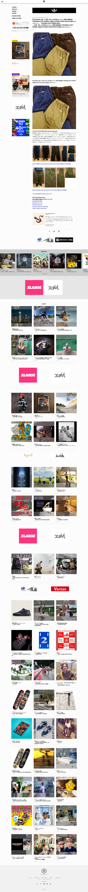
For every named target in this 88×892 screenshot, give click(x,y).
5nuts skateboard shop (50, 224)
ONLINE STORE (16, 16)
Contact (30, 877)
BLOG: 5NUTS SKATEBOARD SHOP (40, 17)
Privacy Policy (37, 877)
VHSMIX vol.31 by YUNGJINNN (19, 31)
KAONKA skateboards (49, 225)
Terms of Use (44, 877)
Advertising (58, 877)
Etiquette (51, 877)
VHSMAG (13, 31)
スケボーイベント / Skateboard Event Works (44, 879)
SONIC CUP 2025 (16, 18)
